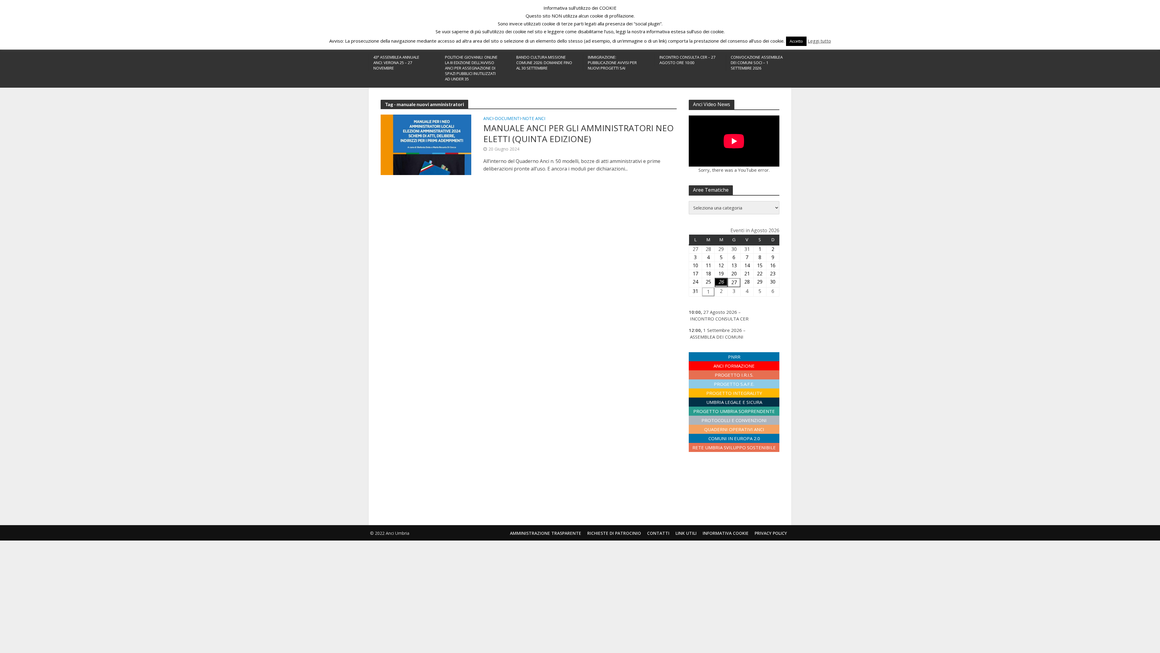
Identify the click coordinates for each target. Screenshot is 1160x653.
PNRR (734, 357)
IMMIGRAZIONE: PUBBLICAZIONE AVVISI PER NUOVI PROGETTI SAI (612, 62)
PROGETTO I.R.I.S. (734, 375)
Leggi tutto (819, 41)
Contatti (658, 533)
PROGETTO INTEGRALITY (734, 393)
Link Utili (686, 533)
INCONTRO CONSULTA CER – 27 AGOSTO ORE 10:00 (687, 59)
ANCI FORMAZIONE (734, 366)
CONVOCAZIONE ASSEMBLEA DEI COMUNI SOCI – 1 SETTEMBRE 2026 (757, 62)
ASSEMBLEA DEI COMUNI (716, 337)
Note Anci (533, 118)
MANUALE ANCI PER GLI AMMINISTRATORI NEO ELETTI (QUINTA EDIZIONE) (578, 133)
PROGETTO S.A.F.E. (734, 384)
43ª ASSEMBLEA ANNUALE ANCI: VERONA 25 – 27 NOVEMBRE (396, 62)
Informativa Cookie (726, 533)
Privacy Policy (771, 533)
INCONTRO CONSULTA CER (719, 319)
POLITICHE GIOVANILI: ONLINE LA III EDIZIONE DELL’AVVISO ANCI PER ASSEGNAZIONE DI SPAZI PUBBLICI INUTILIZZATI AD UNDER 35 (471, 68)
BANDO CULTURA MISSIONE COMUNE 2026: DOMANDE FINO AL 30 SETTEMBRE (544, 62)
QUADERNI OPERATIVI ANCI (734, 429)
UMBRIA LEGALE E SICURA (734, 402)
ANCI (488, 118)
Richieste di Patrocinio (614, 533)
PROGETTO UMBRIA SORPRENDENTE (734, 411)
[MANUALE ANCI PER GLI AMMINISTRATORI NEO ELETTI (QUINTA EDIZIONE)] (426, 144)
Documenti (508, 118)
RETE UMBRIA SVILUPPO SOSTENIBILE (734, 447)
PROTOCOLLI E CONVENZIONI (734, 420)
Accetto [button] (796, 41)
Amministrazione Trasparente (545, 533)
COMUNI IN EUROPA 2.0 (734, 438)
